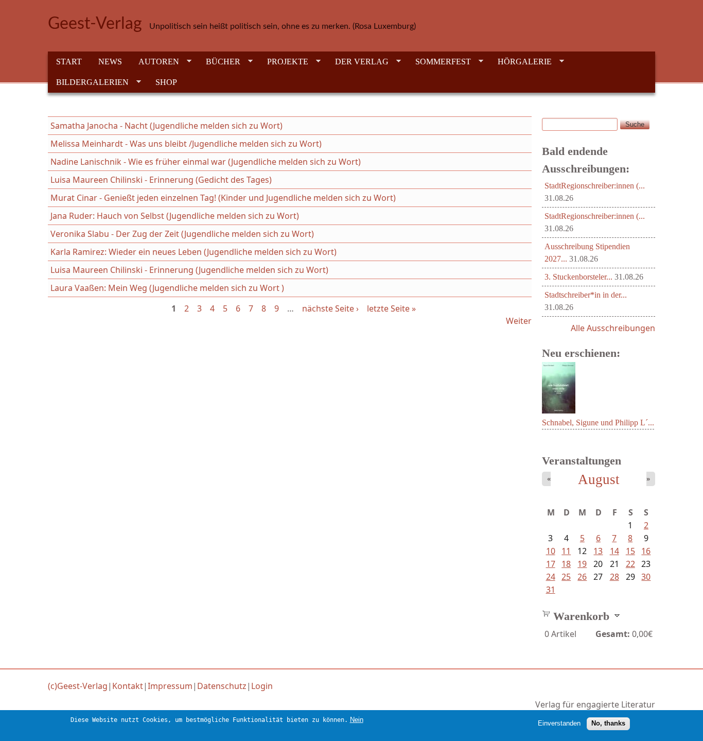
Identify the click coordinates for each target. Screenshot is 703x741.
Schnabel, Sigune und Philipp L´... (598, 422)
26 (582, 576)
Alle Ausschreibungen (613, 328)
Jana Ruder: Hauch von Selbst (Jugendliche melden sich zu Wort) (174, 215)
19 (582, 564)
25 (566, 576)
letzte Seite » (391, 308)
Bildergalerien (88, 82)
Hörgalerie (520, 61)
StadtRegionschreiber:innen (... (594, 185)
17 (550, 564)
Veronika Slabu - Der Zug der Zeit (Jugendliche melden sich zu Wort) (182, 233)
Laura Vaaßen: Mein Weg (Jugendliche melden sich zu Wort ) (167, 288)
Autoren (154, 61)
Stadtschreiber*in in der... (585, 294)
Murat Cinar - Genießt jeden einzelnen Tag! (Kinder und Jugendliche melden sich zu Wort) (223, 197)
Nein (356, 719)
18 (566, 564)
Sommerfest (439, 61)
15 (630, 551)
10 (550, 551)
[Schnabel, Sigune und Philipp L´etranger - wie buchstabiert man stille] (558, 410)
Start (69, 61)
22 (630, 564)
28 (614, 576)
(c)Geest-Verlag (78, 686)
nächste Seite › (330, 308)
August (599, 479)
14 (614, 551)
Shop (166, 82)
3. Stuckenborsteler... (578, 276)
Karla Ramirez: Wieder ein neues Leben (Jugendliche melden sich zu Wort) (193, 251)
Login (262, 686)
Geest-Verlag (95, 23)
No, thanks (608, 723)
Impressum (170, 686)
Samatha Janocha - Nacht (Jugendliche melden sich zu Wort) (166, 125)
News (110, 61)
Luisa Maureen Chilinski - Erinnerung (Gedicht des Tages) (161, 179)
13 (598, 551)
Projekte (283, 61)
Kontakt (127, 686)
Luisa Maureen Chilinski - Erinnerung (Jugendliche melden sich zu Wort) (189, 269)
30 (646, 576)
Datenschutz (222, 686)
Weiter (519, 320)
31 (550, 589)
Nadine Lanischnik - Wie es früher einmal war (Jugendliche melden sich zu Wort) (205, 161)
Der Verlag (358, 61)
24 (550, 576)
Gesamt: (612, 634)
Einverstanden (559, 723)
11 (566, 551)
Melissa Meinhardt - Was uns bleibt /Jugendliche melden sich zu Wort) (186, 143)
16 (646, 551)
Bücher (219, 61)
